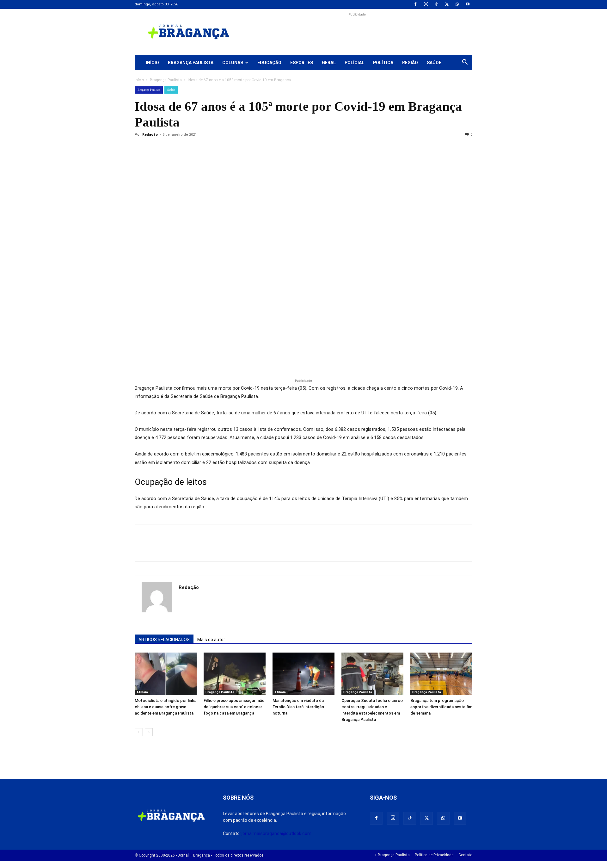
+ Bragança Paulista (392, 855)
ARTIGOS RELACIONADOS (164, 639)
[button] (464, 62)
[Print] (213, 149)
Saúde (434, 62)
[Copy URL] (141, 149)
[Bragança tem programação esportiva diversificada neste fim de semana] (441, 674)
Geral (329, 62)
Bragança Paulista (190, 62)
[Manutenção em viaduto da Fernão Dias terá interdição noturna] (303, 674)
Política (383, 62)
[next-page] (149, 732)
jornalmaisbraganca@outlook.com (276, 833)
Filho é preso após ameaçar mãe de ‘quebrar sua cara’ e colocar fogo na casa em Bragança (234, 706)
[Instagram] (426, 4)
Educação (269, 62)
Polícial (354, 62)
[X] (446, 4)
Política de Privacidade (434, 855)
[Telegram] (228, 149)
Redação (150, 135)
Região (410, 62)
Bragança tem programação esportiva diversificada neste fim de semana (441, 706)
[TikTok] (436, 4)
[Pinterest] (184, 149)
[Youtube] (467, 4)
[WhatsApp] (457, 4)
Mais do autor (211, 639)
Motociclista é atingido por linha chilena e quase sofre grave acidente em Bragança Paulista (165, 706)
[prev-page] (139, 732)
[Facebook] (415, 4)
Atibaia (142, 692)
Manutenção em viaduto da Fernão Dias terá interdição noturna (298, 706)
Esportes (301, 62)
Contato (465, 855)
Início (152, 62)
